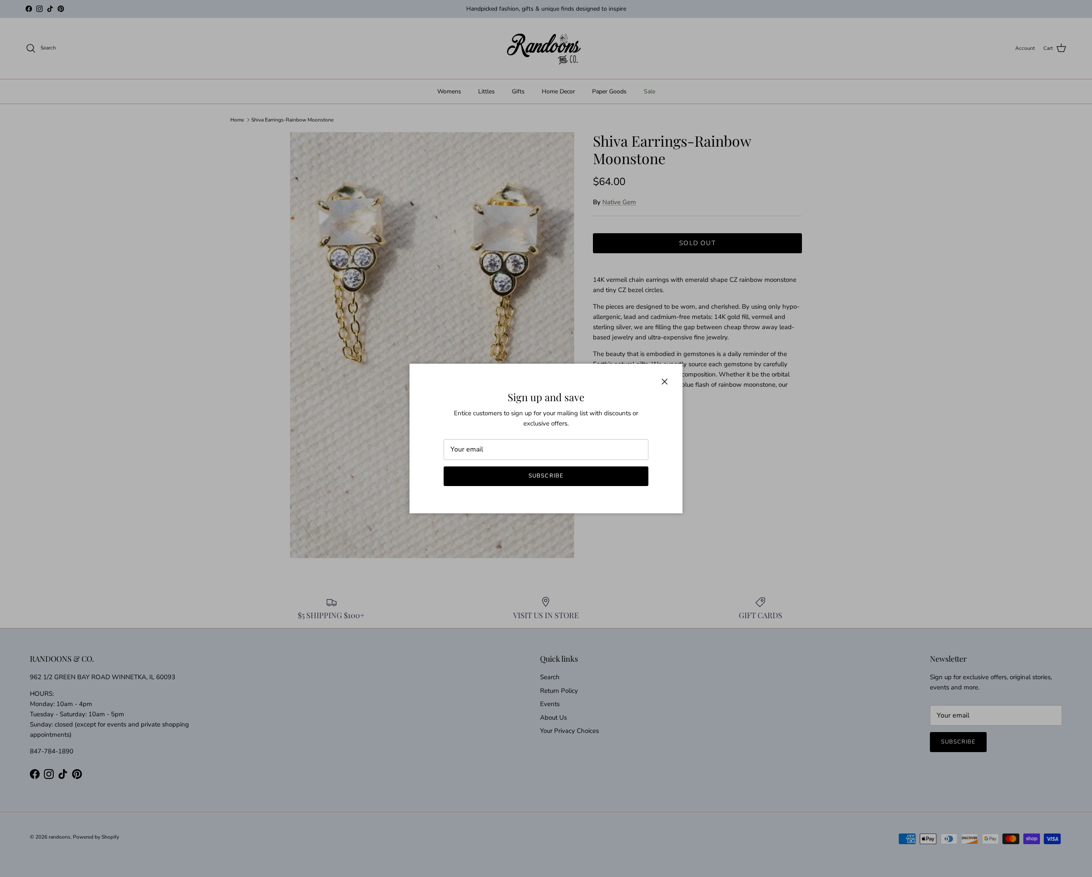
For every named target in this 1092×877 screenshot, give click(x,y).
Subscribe (546, 476)
